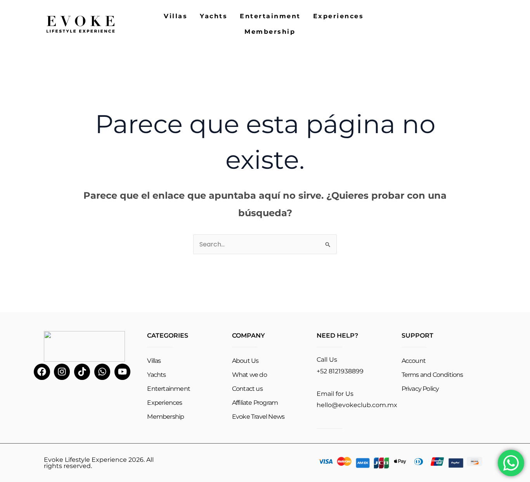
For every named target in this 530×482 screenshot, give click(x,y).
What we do (249, 374)
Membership (269, 31)
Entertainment (270, 16)
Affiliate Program (255, 402)
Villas (175, 16)
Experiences (338, 16)
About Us (245, 360)
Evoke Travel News (258, 416)
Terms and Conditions (432, 374)
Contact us (247, 388)
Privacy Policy (420, 388)
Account (414, 360)
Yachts (213, 16)
